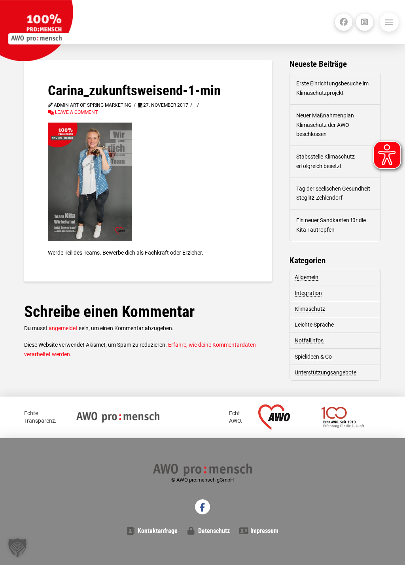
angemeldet (63, 328)
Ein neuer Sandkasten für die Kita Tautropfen (331, 225)
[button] (389, 22)
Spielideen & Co (313, 356)
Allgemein (306, 277)
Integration (308, 293)
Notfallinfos (309, 340)
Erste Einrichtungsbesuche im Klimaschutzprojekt (332, 88)
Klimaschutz (310, 309)
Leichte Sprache (314, 324)
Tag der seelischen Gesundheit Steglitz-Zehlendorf (333, 193)
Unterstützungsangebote (325, 372)
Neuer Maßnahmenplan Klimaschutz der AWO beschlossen (325, 125)
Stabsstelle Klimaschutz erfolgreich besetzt (325, 161)
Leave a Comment (76, 112)
